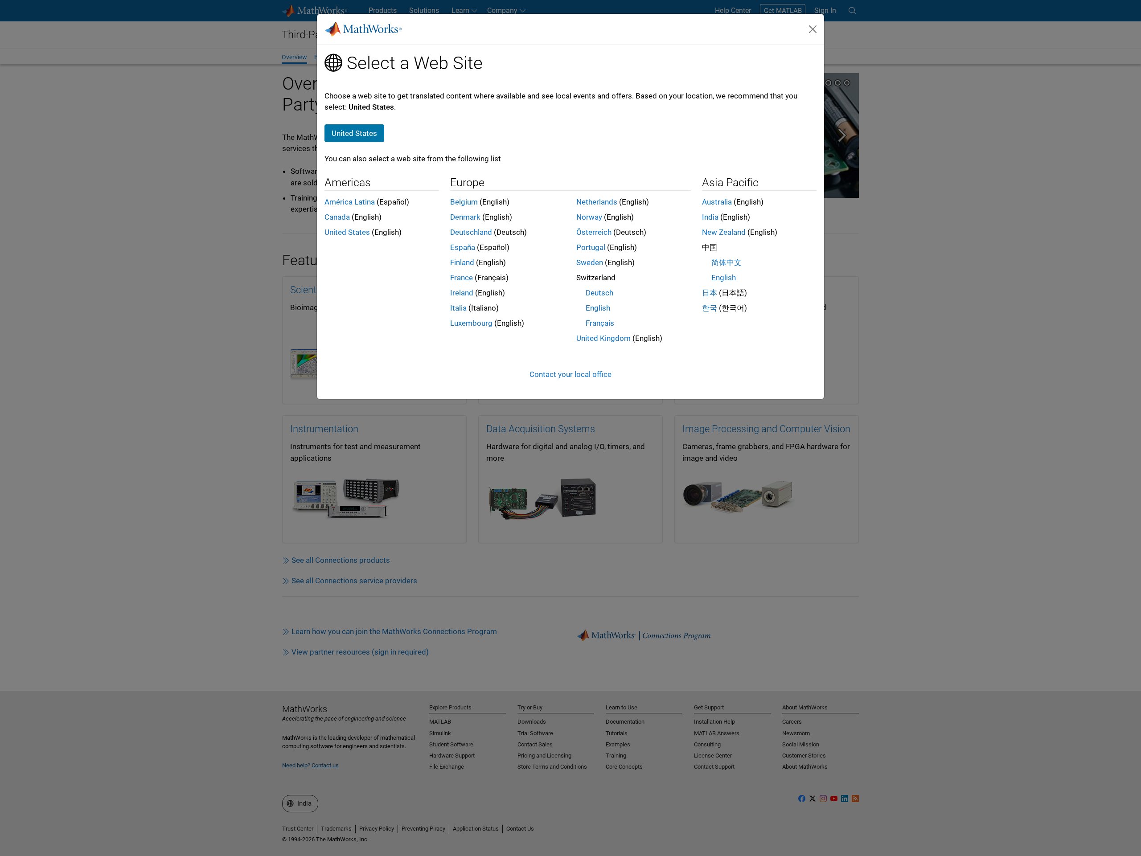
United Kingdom (603, 338)
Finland (462, 262)
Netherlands (596, 201)
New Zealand (724, 232)
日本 (709, 292)
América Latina (349, 201)
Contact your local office (570, 374)
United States (347, 232)
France (461, 277)
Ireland (461, 292)
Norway (589, 217)
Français (600, 323)
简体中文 (726, 262)
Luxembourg (471, 323)
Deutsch (599, 292)
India (710, 217)
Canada (337, 217)
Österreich (594, 232)
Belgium (464, 201)
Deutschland (471, 232)
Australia (717, 201)
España (462, 247)
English (598, 307)
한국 (709, 307)
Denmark (465, 217)
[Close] (813, 29)
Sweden (589, 262)
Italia (458, 307)
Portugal (590, 247)
